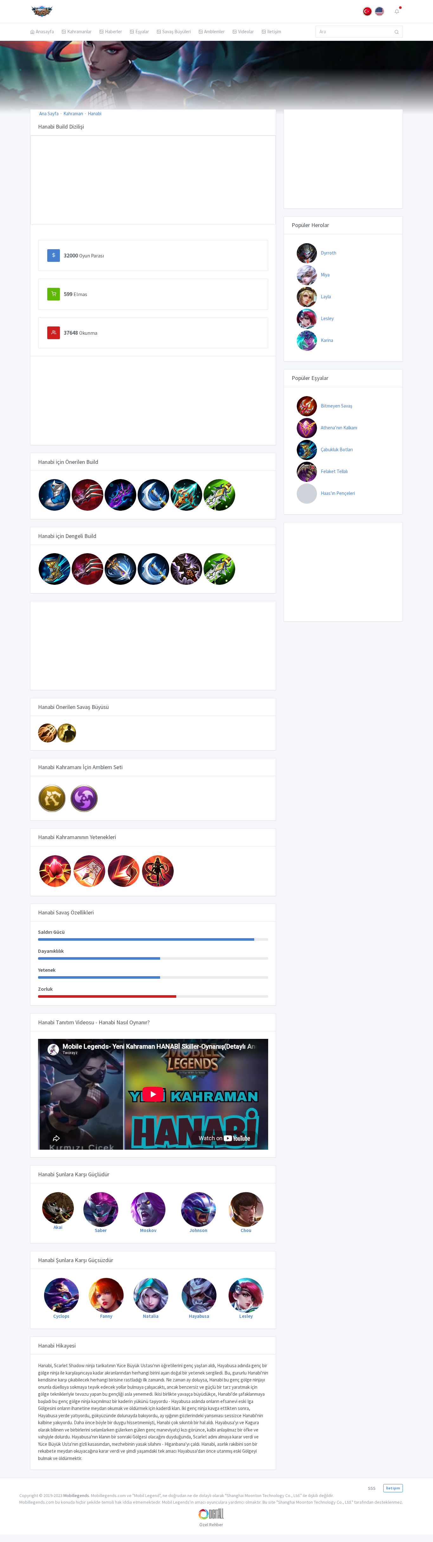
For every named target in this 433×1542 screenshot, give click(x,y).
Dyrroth (328, 253)
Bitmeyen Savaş (336, 406)
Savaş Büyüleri (176, 31)
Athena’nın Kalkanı (339, 428)
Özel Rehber (211, 1524)
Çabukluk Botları (337, 449)
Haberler (113, 31)
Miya (325, 275)
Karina (327, 340)
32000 (84, 255)
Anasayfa (45, 31)
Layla (326, 297)
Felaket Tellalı (334, 471)
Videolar (246, 31)
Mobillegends (76, 1495)
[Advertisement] (153, 180)
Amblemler (214, 31)
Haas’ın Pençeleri (338, 493)
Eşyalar (142, 31)
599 (75, 294)
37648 (80, 332)
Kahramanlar (79, 31)
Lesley (327, 318)
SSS (372, 1488)
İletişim (274, 31)
